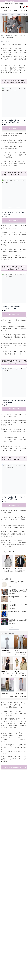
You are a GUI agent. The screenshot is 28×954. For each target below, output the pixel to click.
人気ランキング (23, 10)
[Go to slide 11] (17, 207)
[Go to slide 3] (10, 207)
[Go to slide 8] (16, 301)
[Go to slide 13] (19, 207)
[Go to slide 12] (18, 207)
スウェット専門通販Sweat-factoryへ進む (13, 767)
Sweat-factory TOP (6, 14)
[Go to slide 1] (11, 115)
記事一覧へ (15, 628)
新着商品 (4, 10)
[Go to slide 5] (13, 301)
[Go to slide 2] (9, 207)
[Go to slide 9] (17, 301)
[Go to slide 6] (14, 301)
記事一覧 (14, 14)
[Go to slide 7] (16, 115)
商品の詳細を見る (14, 128)
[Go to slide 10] (16, 207)
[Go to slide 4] (11, 207)
